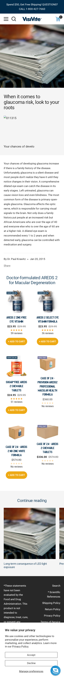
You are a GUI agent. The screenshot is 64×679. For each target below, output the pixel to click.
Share (7, 265)
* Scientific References (53, 594)
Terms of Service (50, 621)
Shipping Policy (51, 602)
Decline (31, 663)
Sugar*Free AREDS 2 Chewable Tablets (16, 386)
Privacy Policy (52, 615)
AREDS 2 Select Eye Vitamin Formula (48, 319)
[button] (55, 671)
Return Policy (52, 609)
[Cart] (58, 19)
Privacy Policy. (20, 646)
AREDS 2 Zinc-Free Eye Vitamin (16, 319)
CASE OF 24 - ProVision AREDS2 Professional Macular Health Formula (47, 386)
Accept (31, 654)
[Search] (13, 19)
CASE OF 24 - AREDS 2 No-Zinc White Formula (16, 451)
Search (56, 585)
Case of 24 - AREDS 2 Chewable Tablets (47, 448)
